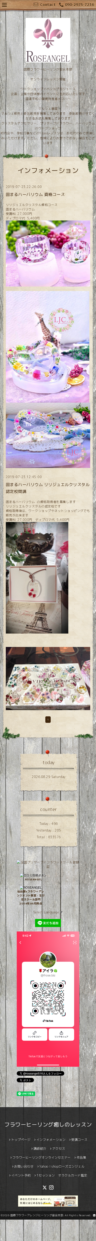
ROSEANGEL (33, 879)
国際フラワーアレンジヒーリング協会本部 (36, 1215)
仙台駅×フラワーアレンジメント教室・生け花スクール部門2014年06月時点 (31, 897)
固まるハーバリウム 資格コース (35, 194)
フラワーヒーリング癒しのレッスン (48, 1124)
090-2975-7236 (79, 4)
